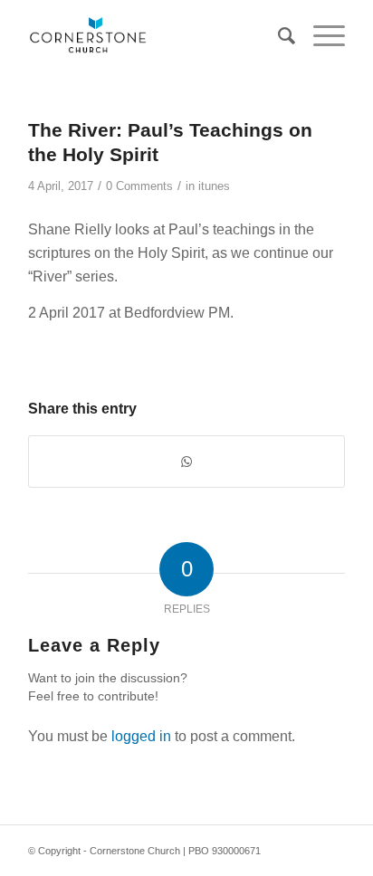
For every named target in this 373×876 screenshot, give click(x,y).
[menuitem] (277, 36)
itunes (214, 186)
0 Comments (139, 186)
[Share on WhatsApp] (186, 461)
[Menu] (320, 36)
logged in (141, 736)
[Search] (277, 36)
